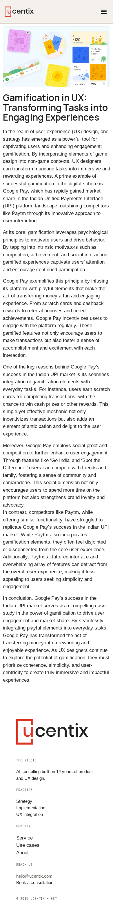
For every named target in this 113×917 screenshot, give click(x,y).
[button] (103, 12)
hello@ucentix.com (34, 876)
